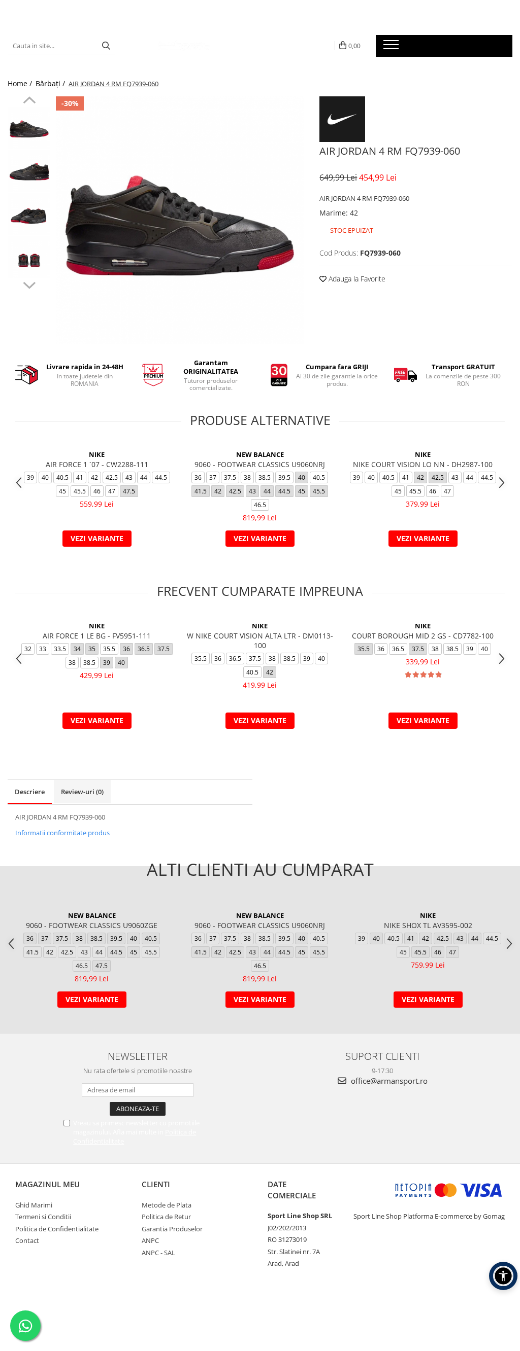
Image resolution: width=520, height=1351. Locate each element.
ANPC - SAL (158, 1252)
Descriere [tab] (30, 791)
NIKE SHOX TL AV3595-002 (428, 925)
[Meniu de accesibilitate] (503, 1276)
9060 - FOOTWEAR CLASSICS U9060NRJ (259, 464)
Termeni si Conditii (43, 1216)
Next (29, 284)
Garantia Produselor (172, 1228)
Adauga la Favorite (356, 278)
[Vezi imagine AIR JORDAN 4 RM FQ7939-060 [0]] (29, 128)
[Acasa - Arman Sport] (184, 45)
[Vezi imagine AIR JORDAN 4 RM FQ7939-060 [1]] (29, 171)
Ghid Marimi (33, 1205)
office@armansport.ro (388, 1081)
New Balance (260, 454)
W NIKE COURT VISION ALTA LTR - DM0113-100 (260, 640)
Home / (21, 83)
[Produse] (392, 47)
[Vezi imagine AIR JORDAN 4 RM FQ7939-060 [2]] (29, 214)
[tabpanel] (180, 220)
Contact (27, 1240)
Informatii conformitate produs (62, 832)
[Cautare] (106, 46)
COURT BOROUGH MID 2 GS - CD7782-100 (423, 636)
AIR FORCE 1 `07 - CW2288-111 (97, 464)
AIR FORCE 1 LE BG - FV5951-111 (97, 636)
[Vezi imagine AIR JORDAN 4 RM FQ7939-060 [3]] (29, 257)
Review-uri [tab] (82, 791)
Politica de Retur (166, 1216)
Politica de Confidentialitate (57, 1228)
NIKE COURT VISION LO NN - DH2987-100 (423, 464)
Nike (97, 454)
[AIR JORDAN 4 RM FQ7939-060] (180, 220)
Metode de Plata (166, 1205)
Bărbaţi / (51, 83)
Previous (29, 101)
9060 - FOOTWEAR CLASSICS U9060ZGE (91, 925)
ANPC (150, 1240)
